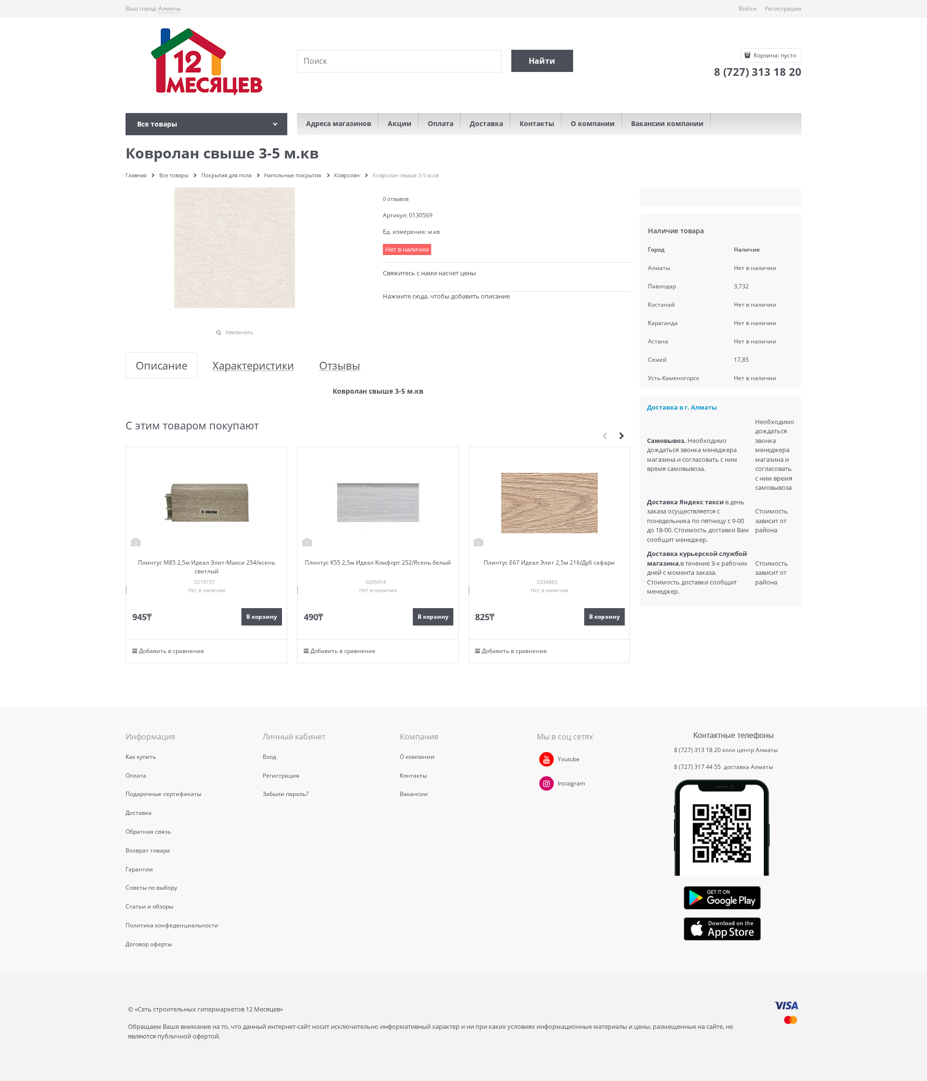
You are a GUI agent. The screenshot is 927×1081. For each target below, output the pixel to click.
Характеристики (253, 365)
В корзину (261, 616)
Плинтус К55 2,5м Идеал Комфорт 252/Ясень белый (378, 562)
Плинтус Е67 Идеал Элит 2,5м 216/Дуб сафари (549, 562)
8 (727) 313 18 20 (697, 750)
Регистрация (783, 8)
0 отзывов (395, 198)
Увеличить (239, 332)
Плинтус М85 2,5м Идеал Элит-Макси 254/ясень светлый (206, 566)
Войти (748, 8)
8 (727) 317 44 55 (698, 767)
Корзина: (774, 55)
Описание (161, 365)
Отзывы (339, 365)
